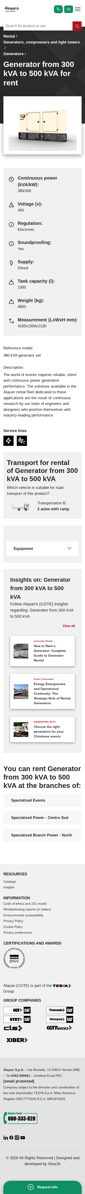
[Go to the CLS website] (17, 1028)
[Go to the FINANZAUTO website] (59, 1010)
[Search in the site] (77, 25)
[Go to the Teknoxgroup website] (59, 1019)
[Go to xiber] (17, 1041)
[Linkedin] (6, 1137)
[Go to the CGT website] (17, 1010)
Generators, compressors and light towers (41, 42)
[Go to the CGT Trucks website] (59, 1027)
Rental (9, 36)
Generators (13, 54)
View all (69, 626)
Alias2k (54, 1164)
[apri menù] (78, 10)
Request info (47, 1187)
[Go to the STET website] (17, 1019)
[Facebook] (12, 1137)
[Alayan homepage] (11, 9)
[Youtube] (22, 1137)
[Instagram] (17, 1137)
